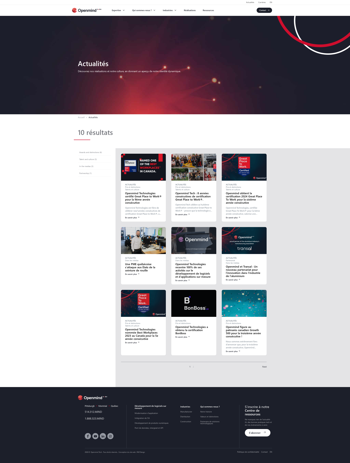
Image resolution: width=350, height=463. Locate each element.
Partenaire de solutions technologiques (209, 422)
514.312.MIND (93, 411)
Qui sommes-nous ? (142, 10)
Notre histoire (206, 412)
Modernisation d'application (146, 413)
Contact (264, 452)
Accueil (81, 117)
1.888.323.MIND (94, 418)
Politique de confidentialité (248, 452)
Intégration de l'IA (142, 418)
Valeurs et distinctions (209, 417)
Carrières (262, 2)
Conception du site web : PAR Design (132, 452)
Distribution (185, 417)
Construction (185, 421)
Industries (168, 10)
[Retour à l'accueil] (86, 10)
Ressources (208, 10)
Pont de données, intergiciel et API (149, 428)
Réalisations (190, 10)
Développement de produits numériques (151, 423)
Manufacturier (186, 412)
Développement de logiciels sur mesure (150, 407)
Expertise (116, 10)
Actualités (250, 2)
